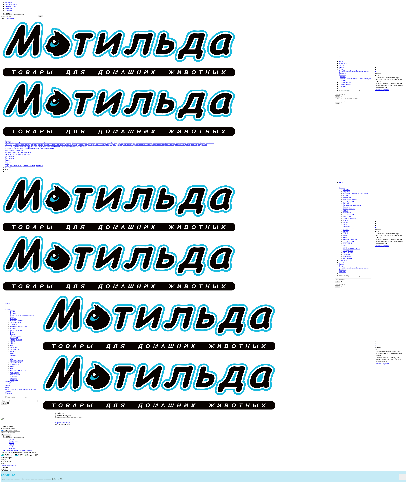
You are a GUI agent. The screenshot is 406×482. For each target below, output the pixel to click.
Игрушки (15, 143)
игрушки (30, 147)
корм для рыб (27, 152)
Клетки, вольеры (44, 145)
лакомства (46, 147)
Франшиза (342, 73)
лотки (53, 147)
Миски (74, 143)
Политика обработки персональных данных (17, 450)
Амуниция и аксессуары (21, 145)
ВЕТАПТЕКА (10, 154)
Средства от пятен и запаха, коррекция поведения (151, 143)
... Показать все (348, 201)
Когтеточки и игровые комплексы (31, 143)
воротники (27, 154)
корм (40, 147)
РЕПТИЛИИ (9, 150)
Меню (341, 56)
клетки (36, 147)
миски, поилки (60, 147)
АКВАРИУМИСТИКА (13, 152)
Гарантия (342, 80)
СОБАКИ (8, 145)
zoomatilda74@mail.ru (8, 465)
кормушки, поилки (40, 148)
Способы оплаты (352, 79)
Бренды (8, 162)
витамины (19, 154)
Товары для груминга (177, 143)
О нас (341, 71)
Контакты (8, 168)
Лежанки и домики (64, 143)
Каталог (8, 141)
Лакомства (53, 143)
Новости (346, 71)
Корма (46, 143)
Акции (7, 160)
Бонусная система (362, 71)
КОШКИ (8, 143)
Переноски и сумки (103, 143)
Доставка (342, 79)
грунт (17, 150)
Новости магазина (10, 430)
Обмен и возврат (365, 79)
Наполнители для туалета (86, 143)
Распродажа (9, 156)
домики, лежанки (20, 147)
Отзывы (353, 71)
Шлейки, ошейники (207, 143)
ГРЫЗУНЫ (9, 147)
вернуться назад (64, 424)
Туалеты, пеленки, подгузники (195, 145)
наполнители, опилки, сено (76, 147)
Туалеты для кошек (192, 143)
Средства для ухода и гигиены (121, 143)
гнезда (14, 148)
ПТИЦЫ (8, 148)
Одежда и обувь (89, 145)
